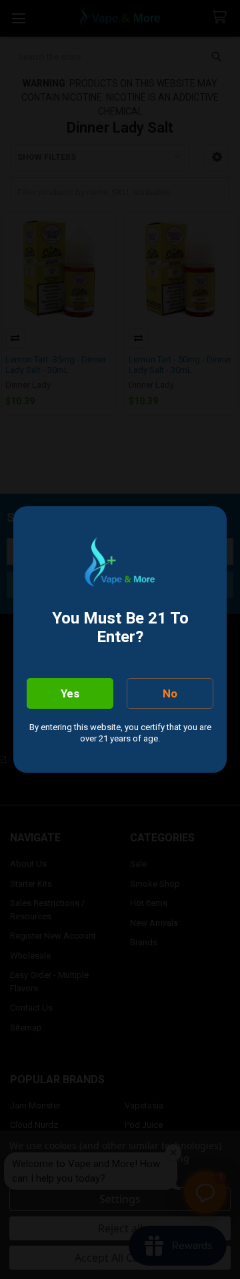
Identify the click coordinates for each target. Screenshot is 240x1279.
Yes (70, 693)
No (170, 693)
